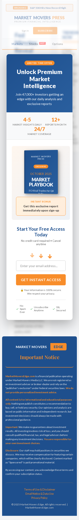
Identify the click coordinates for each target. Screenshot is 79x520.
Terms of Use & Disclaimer (39, 489)
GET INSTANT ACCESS (41, 280)
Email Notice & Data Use (39, 493)
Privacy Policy (39, 498)
